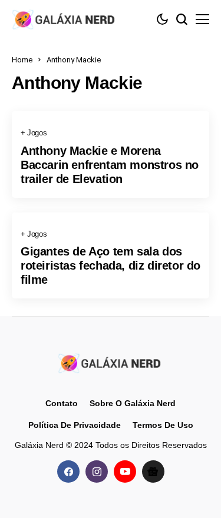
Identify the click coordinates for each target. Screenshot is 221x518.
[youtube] (125, 471)
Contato (61, 403)
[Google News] (153, 471)
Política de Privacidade (74, 425)
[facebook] (68, 471)
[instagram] (96, 471)
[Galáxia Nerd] (65, 19)
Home (22, 59)
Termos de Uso (163, 425)
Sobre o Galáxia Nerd (133, 403)
